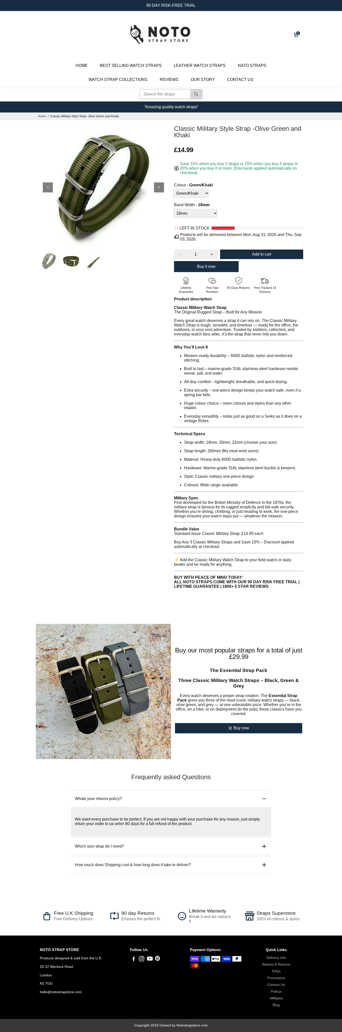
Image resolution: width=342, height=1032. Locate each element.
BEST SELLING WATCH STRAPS (131, 65)
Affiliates (276, 998)
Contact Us (276, 985)
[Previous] (48, 187)
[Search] (196, 94)
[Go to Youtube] (150, 959)
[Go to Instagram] (141, 959)
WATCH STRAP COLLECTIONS (118, 79)
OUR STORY (203, 79)
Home (42, 116)
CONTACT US (240, 79)
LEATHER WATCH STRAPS (200, 65)
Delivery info (276, 958)
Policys (276, 991)
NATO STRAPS (252, 65)
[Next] (159, 187)
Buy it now (206, 266)
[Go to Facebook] (133, 959)
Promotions (276, 978)
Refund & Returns (276, 964)
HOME (82, 65)
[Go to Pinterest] (157, 959)
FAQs (276, 971)
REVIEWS (169, 79)
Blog (276, 1005)
